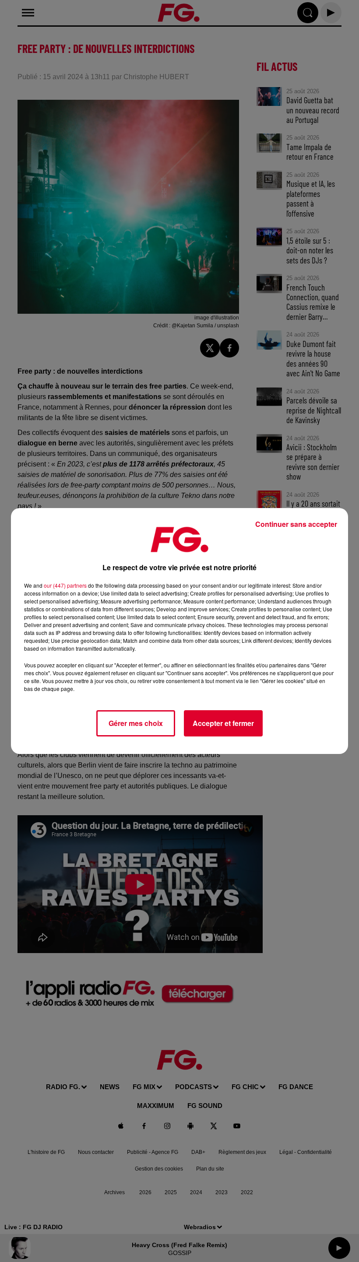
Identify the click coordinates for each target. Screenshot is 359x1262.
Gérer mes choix (136, 723)
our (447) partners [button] (65, 585)
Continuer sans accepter (296, 524)
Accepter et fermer (223, 723)
